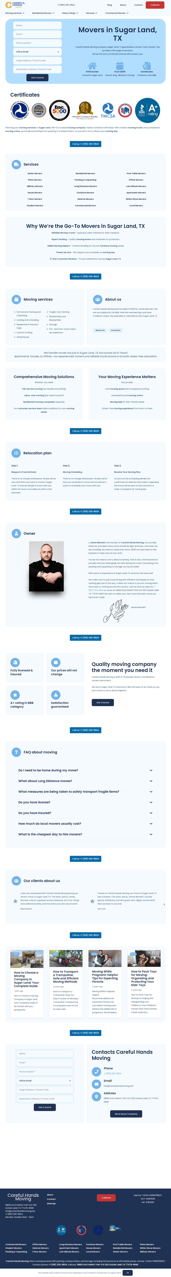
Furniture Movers (85, 192)
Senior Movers (35, 173)
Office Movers (136, 179)
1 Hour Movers (35, 199)
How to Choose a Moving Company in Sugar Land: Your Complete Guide (26, 979)
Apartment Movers (136, 192)
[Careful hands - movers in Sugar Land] (15, 5)
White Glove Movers (136, 199)
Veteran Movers (85, 199)
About (50, 1194)
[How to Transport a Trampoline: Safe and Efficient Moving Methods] (65, 951)
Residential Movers (85, 173)
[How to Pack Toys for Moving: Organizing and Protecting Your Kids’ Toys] (144, 951)
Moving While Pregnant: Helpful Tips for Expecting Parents (105, 976)
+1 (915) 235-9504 (66, 5)
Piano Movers (35, 179)
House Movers (35, 192)
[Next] (164, 904)
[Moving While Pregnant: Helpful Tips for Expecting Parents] (105, 951)
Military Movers (35, 186)
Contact (51, 1199)
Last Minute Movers (136, 186)
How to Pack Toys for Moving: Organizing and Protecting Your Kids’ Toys (143, 978)
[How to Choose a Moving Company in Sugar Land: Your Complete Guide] (26, 951)
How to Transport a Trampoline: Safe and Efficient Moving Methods (65, 977)
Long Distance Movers (85, 186)
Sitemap (51, 1203)
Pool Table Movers (136, 173)
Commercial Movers (85, 205)
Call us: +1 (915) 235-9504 (85, 144)
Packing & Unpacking (85, 179)
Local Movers (136, 205)
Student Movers (35, 205)
